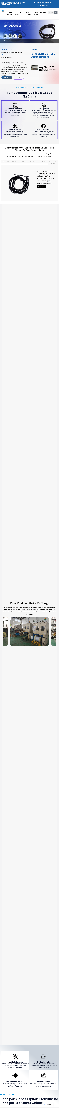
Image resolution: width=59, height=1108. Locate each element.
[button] (29, 31)
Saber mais (41, 186)
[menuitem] (9, 14)
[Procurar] (55, 12)
